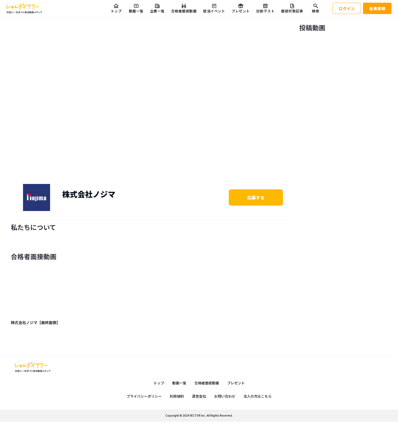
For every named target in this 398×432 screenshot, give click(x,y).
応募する (256, 197)
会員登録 (377, 8)
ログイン (347, 8)
